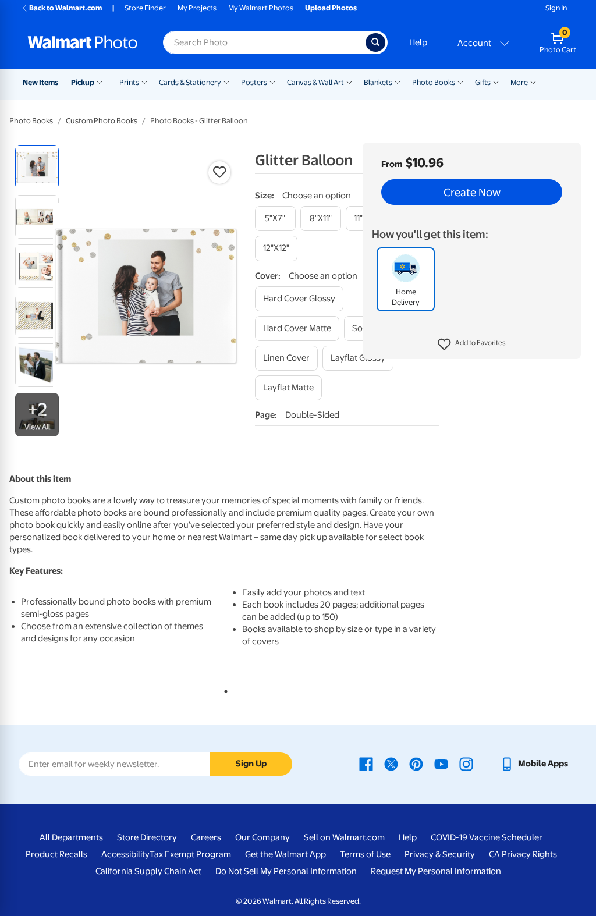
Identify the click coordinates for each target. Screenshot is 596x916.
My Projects (197, 7)
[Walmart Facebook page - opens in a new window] (366, 763)
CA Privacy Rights (523, 854)
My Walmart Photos (260, 7)
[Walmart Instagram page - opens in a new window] (466, 763)
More (519, 82)
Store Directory (147, 837)
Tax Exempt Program (190, 854)
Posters (254, 82)
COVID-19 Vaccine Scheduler (486, 837)
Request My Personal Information (436, 871)
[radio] (37, 167)
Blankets (378, 82)
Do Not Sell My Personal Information (286, 871)
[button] (472, 344)
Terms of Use (365, 854)
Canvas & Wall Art (315, 82)
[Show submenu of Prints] (144, 81)
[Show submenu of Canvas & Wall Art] (349, 81)
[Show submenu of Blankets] (397, 81)
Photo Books (433, 82)
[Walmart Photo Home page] (82, 42)
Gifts (483, 82)
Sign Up (251, 763)
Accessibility (125, 854)
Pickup (82, 82)
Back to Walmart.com (65, 7)
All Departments (71, 837)
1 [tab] (223, 689)
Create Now (472, 192)
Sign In (556, 7)
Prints (129, 82)
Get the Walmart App (285, 854)
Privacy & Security (440, 854)
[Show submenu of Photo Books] (460, 81)
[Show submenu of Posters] (272, 81)
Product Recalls (56, 854)
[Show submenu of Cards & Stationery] (226, 81)
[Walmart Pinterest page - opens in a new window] (416, 763)
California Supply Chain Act (148, 871)
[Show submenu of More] (533, 81)
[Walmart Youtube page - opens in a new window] (441, 763)
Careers (206, 837)
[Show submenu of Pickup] (102, 81)
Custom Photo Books (101, 120)
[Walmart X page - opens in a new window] (391, 763)
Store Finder (145, 7)
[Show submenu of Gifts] (495, 81)
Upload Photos (331, 7)
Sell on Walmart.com (344, 837)
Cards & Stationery (190, 82)
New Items (40, 82)
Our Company (262, 837)
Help (418, 42)
